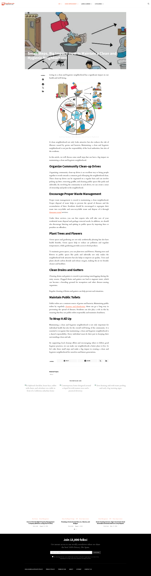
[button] (74, 529)
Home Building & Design (68, 519)
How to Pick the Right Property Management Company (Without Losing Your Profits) (40, 522)
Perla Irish (30, 62)
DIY (59, 4)
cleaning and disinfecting (75, 306)
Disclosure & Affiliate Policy (34, 569)
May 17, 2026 (113, 526)
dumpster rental (55, 212)
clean (52, 374)
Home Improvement (71, 4)
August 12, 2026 (44, 526)
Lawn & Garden (85, 4)
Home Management (44, 519)
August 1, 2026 (79, 526)
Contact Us (88, 569)
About (71, 569)
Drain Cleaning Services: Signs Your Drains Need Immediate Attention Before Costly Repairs (110, 522)
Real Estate (35, 519)
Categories (98, 4)
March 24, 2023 (38, 62)
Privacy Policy (50, 569)
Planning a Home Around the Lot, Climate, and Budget (75, 522)
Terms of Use (62, 569)
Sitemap (78, 569)
